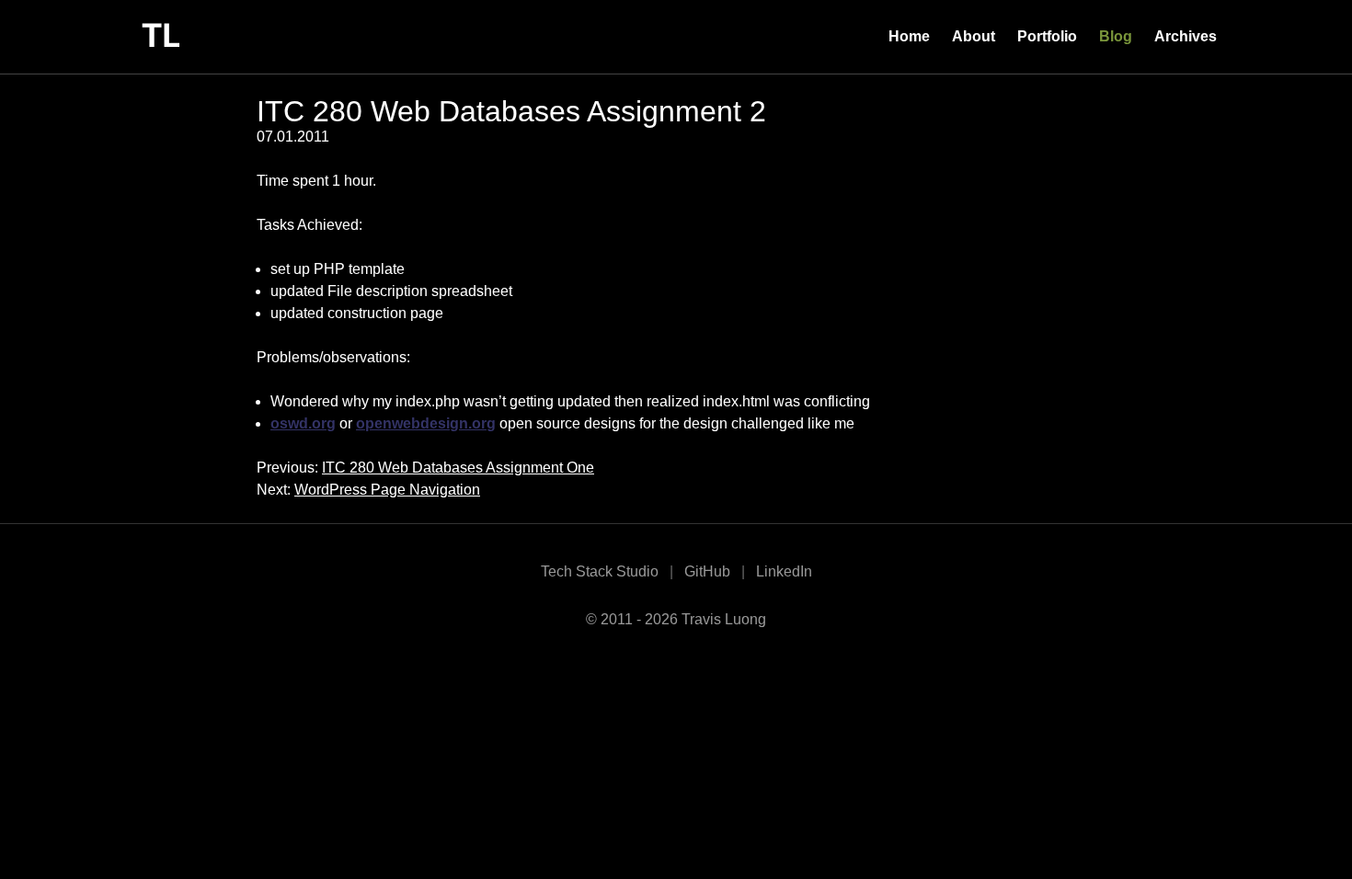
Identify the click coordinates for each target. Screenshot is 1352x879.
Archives (1185, 36)
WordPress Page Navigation (387, 489)
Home (909, 36)
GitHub (707, 571)
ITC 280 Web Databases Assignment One (458, 467)
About (973, 36)
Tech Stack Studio (600, 571)
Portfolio (1047, 36)
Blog (1115, 36)
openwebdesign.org (426, 423)
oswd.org (303, 423)
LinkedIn (784, 571)
